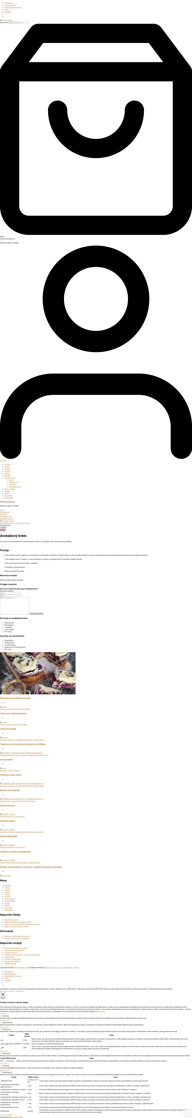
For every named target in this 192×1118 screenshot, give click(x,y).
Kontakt (7, 12)
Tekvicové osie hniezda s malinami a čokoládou (23, 744)
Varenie (7, 471)
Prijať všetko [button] (19, 991)
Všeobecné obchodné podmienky (16, 936)
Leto (16, 755)
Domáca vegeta (7, 821)
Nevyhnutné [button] (4, 1070)
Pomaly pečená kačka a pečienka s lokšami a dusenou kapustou (31, 867)
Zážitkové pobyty (6, 519)
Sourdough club (15, 487)
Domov (7, 467)
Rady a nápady (9, 489)
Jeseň (9, 724)
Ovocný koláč (6, 759)
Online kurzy (13, 482)
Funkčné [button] (3, 1013)
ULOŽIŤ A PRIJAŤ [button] (6, 1115)
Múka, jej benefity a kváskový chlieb (17, 922)
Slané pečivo (25, 709)
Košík (6, 9)
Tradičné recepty (33, 862)
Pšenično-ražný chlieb (10, 775)
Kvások (7, 473)
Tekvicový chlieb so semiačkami (15, 851)
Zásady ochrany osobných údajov (16, 938)
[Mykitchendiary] (6, 20)
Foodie (7, 491)
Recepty (7, 475)
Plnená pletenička (8, 836)
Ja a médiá (8, 495)
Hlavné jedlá (10, 862)
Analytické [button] (4, 1027)
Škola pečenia (9, 478)
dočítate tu (101, 1011)
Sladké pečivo (28, 740)
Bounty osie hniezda (10, 790)
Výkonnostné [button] (5, 1020)
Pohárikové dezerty (7, 523)
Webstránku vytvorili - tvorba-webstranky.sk (62, 967)
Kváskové (10, 709)
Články (7, 493)
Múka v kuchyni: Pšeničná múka (16, 926)
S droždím (18, 740)
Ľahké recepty (5, 801)
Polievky (3, 816)
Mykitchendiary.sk (21, 967)
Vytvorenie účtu (10, 5)
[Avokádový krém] (7, 521)
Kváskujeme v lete (11, 920)
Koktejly (18, 523)
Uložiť (3, 530)
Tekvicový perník (8, 729)
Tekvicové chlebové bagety (13, 713)
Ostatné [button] (3, 1063)
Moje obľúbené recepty (13, 7)
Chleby (17, 709)
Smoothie (26, 523)
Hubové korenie (7, 805)
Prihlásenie (8, 3)
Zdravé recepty (29, 801)
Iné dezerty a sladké (19, 724)
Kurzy (11, 480)
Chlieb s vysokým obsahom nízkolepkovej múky (22, 924)
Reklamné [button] (4, 1051)
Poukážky (12, 484)
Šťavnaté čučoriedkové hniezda (15, 698)
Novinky (7, 464)
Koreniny (20, 801)
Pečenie (7, 469)
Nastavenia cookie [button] (7, 991)
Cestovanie (8, 498)
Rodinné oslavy (21, 862)
